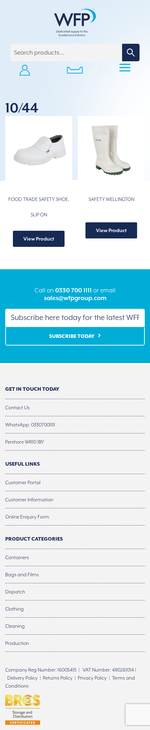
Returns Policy (58, 678)
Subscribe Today (72, 336)
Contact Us (17, 407)
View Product (38, 239)
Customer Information (29, 499)
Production (17, 643)
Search (131, 52)
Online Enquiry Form (27, 517)
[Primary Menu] (125, 69)
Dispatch (15, 592)
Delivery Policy (22, 678)
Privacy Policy (92, 678)
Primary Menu (124, 69)
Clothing (14, 609)
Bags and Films (22, 574)
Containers (17, 557)
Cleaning (15, 626)
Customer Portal (22, 482)
